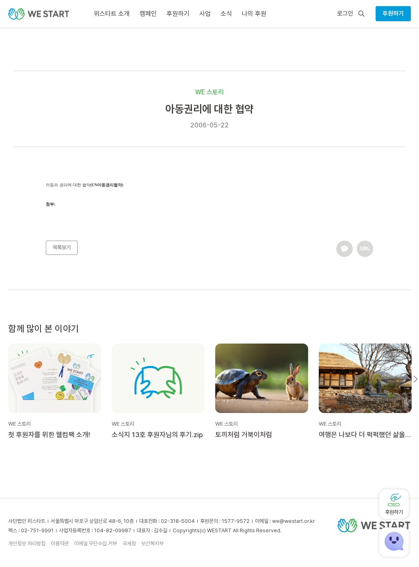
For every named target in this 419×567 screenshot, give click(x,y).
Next (415, 379)
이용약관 (60, 543)
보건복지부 (152, 543)
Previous (3, 379)
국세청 (129, 543)
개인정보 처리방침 (26, 543)
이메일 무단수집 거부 (95, 543)
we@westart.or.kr (293, 521)
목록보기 (62, 247)
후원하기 (393, 13)
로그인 (345, 14)
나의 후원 (254, 14)
